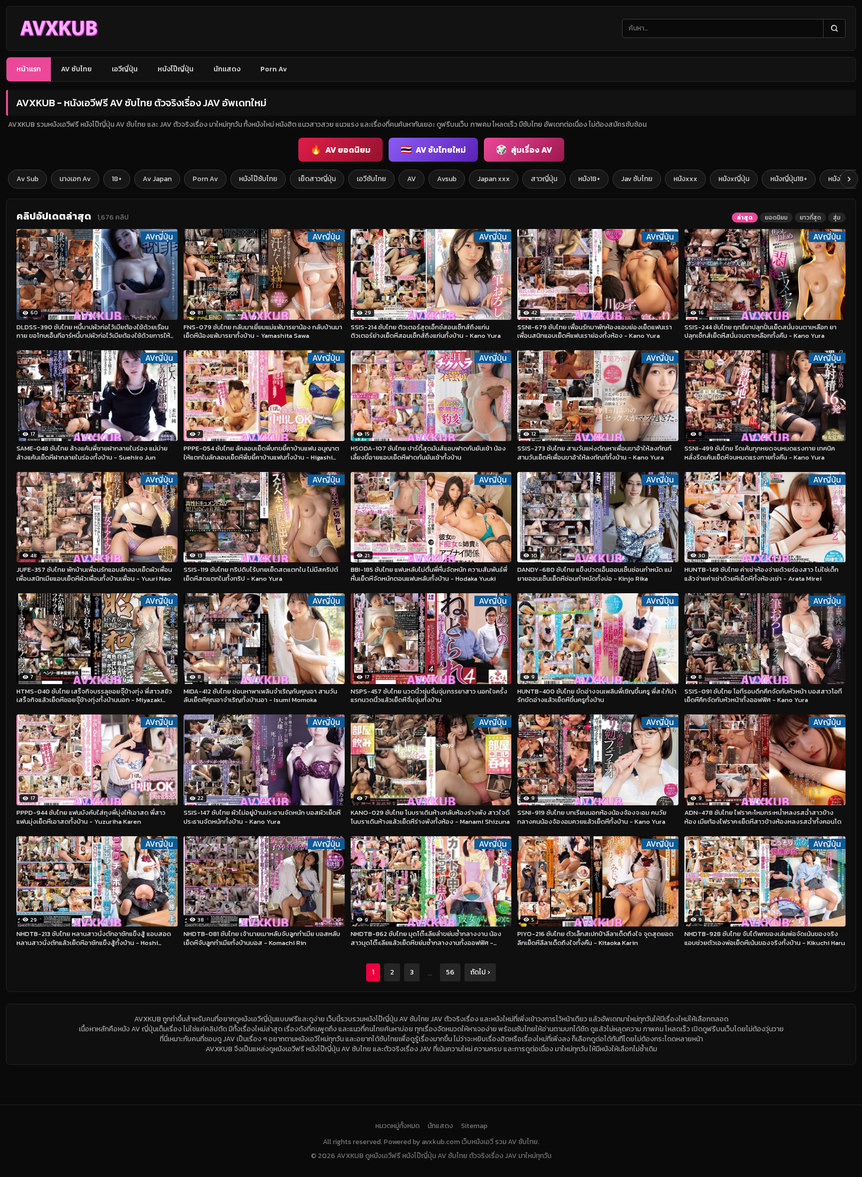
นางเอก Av (75, 179)
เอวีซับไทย (371, 179)
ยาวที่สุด (810, 217)
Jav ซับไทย (636, 179)
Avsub (446, 179)
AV (411, 179)
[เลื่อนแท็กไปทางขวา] (849, 179)
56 (450, 972)
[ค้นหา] (834, 28)
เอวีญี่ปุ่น (125, 69)
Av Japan (157, 179)
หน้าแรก (28, 69)
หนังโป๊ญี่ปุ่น (176, 69)
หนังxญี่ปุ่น (733, 179)
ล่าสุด (745, 217)
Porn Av (273, 69)
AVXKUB (147, 1019)
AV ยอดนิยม (340, 149)
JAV (229, 1039)
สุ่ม (837, 217)
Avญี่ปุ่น (159, 237)
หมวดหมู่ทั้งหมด (397, 1126)
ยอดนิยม (776, 217)
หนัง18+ (589, 179)
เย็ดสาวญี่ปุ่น (317, 179)
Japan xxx (493, 179)
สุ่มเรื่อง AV (524, 149)
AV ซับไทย (76, 69)
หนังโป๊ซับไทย (258, 179)
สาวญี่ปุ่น (544, 179)
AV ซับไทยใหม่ (433, 149)
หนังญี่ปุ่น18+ (788, 179)
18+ (117, 179)
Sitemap (474, 1126)
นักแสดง (227, 69)
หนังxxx (685, 179)
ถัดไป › (480, 972)
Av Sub (27, 179)
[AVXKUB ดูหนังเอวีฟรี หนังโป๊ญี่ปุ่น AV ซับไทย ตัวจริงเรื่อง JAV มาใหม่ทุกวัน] (58, 28)
